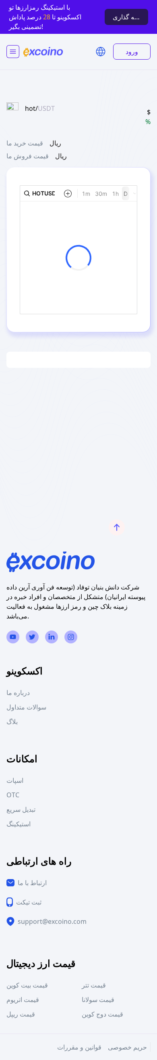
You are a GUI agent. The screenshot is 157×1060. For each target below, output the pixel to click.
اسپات (14, 780)
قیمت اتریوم (22, 999)
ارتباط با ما (32, 882)
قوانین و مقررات (79, 1047)
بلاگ (12, 721)
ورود (132, 51)
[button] (101, 52)
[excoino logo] (43, 52)
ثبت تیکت (28, 902)
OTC (12, 794)
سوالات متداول (26, 707)
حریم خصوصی (127, 1047)
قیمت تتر (94, 985)
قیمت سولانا (98, 999)
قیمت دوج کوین (102, 1014)
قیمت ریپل (20, 1014)
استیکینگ (18, 823)
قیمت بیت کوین (27, 985)
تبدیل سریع (20, 809)
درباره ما (18, 692)
